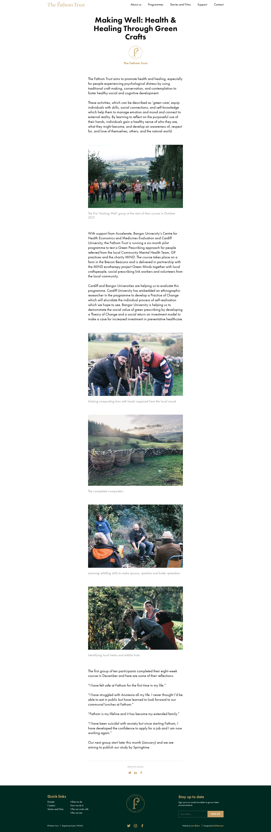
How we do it (76, 805)
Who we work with (79, 809)
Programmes (155, 4)
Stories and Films (180, 4)
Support (202, 4)
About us (136, 4)
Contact (219, 4)
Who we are (76, 812)
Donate (50, 801)
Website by (191, 825)
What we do (76, 801)
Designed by (213, 825)
